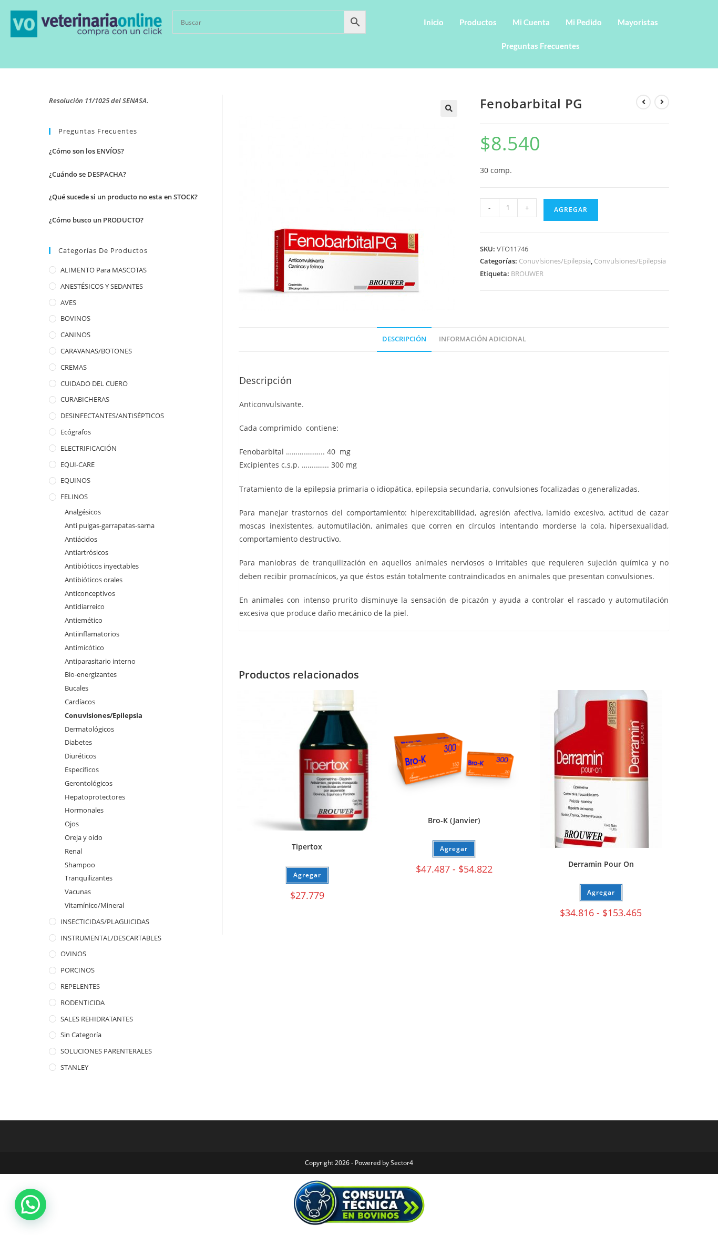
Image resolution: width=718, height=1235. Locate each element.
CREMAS (73, 367)
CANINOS (75, 334)
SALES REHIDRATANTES (96, 1019)
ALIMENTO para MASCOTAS (103, 270)
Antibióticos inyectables (102, 566)
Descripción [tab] (404, 339)
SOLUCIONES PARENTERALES (106, 1051)
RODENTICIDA (82, 1002)
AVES (68, 302)
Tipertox (307, 847)
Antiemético (83, 620)
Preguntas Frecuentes (540, 45)
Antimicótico (84, 647)
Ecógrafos (75, 432)
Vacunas (78, 891)
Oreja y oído (83, 837)
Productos (478, 22)
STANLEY (74, 1067)
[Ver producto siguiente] (661, 102)
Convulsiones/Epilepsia (630, 261)
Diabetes (78, 742)
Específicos (82, 769)
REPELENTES (80, 986)
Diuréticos (80, 756)
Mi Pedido (584, 22)
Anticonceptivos (90, 593)
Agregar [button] (307, 874)
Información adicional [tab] (482, 339)
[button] (448, 108)
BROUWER (527, 273)
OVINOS (73, 953)
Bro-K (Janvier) (454, 820)
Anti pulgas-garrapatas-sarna (110, 525)
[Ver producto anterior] (643, 102)
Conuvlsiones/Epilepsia (555, 261)
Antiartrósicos (86, 552)
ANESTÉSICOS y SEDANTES (101, 286)
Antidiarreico (85, 606)
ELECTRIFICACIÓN (88, 448)
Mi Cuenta (531, 22)
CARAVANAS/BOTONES (96, 351)
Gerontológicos (88, 783)
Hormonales (84, 810)
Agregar (571, 209)
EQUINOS (75, 480)
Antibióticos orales (93, 579)
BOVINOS (75, 318)
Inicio (434, 22)
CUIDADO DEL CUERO (94, 383)
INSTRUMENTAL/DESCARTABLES (110, 938)
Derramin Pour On (601, 864)
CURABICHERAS (84, 399)
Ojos (72, 823)
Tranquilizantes (88, 878)
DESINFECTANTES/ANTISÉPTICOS (112, 415)
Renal (73, 851)
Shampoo (80, 864)
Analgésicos (83, 512)
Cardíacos (80, 701)
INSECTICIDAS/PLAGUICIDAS (104, 921)
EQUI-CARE (77, 464)
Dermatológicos (89, 729)
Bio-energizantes (91, 674)
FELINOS (74, 496)
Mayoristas (638, 22)
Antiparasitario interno (100, 661)
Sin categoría (80, 1034)
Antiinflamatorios (92, 634)
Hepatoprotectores (95, 797)
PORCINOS (77, 970)
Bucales (76, 688)
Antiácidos (81, 539)
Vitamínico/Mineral (94, 905)
